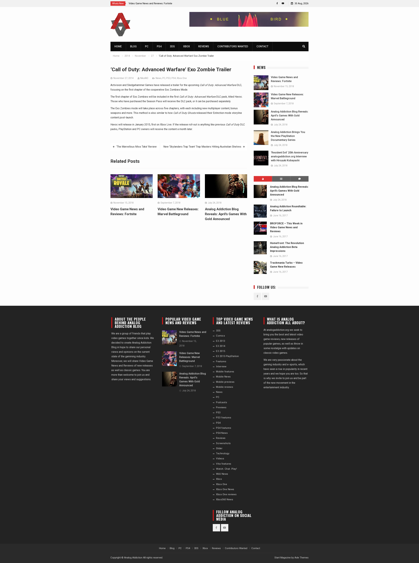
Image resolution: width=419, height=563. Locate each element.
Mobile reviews (224, 386)
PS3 (168, 78)
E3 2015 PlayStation (227, 356)
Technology (222, 453)
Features (221, 361)
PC (146, 46)
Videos (220, 458)
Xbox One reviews (226, 494)
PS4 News (222, 433)
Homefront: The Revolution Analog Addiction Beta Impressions (287, 247)
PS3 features (223, 417)
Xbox (186, 46)
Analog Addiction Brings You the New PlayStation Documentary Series (288, 136)
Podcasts (221, 402)
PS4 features (223, 427)
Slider (219, 448)
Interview (221, 366)
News (158, 78)
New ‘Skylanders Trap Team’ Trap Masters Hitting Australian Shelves (202, 146)
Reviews (203, 46)
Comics (220, 335)
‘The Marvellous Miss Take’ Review (136, 146)
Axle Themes (301, 557)
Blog (133, 46)
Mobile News (223, 376)
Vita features (223, 463)
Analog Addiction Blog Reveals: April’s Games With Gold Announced (226, 214)
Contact (262, 46)
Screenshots (223, 443)
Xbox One (182, 78)
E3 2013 (220, 340)
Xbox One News (225, 489)
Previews (221, 407)
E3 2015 (220, 351)
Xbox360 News (224, 499)
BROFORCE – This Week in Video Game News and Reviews (286, 227)
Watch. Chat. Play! (226, 468)
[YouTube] (283, 3)
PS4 (159, 46)
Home (118, 46)
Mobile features (225, 371)
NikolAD (144, 78)
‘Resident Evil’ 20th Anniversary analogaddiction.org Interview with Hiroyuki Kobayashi (289, 156)
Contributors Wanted (232, 46)
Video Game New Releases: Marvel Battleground (189, 357)
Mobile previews (225, 381)
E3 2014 (220, 346)
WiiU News (222, 473)
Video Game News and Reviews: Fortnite (150, 3)
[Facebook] (277, 3)
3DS (172, 46)
